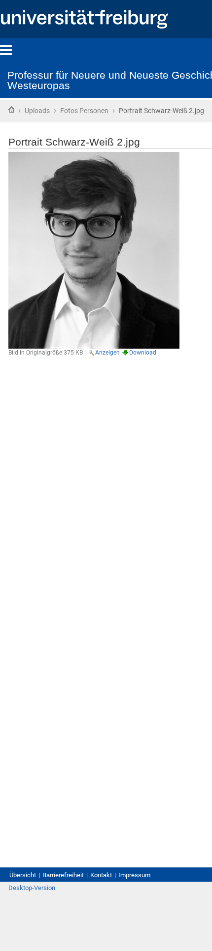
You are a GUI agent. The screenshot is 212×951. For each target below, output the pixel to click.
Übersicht (22, 875)
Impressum (134, 875)
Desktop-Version (31, 888)
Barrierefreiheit (63, 875)
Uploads (37, 111)
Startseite (11, 109)
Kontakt (101, 875)
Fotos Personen (84, 111)
